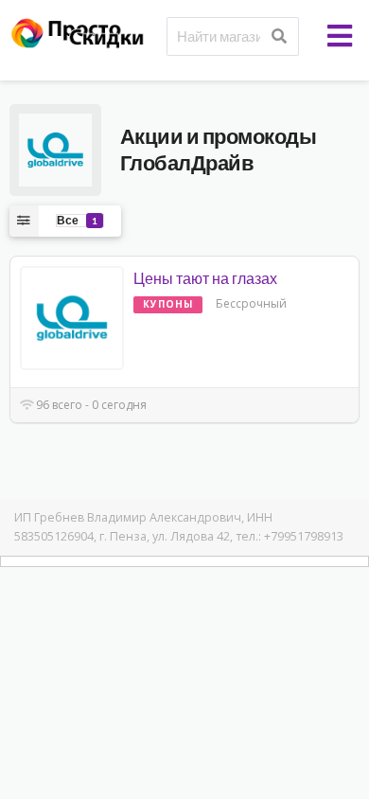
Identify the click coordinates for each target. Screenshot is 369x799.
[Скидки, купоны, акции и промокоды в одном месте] (84, 32)
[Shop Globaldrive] (55, 148)
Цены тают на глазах (205, 278)
